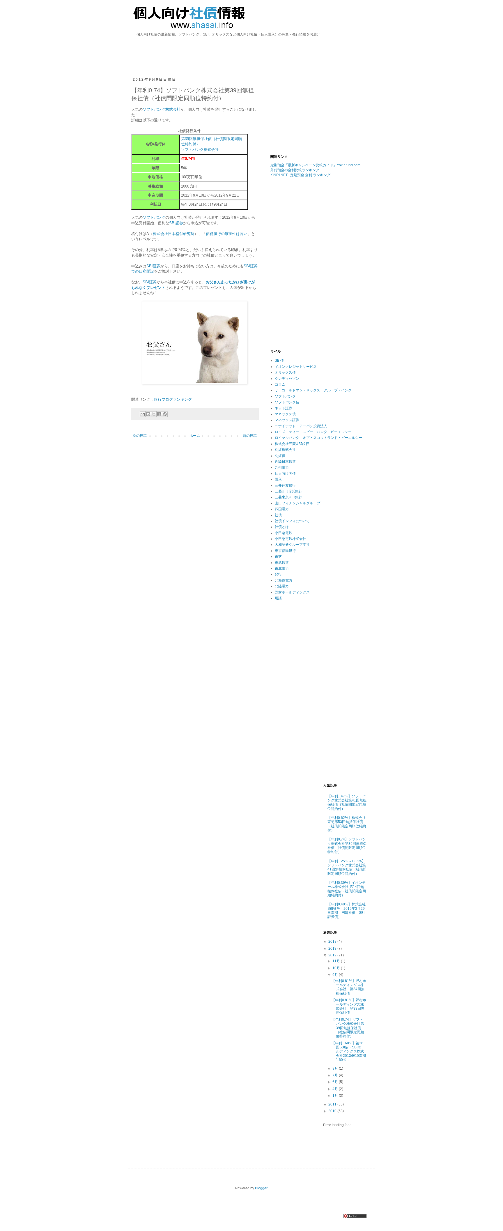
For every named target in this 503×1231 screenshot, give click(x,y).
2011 (332, 1104)
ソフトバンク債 (287, 402)
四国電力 (282, 509)
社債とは (282, 527)
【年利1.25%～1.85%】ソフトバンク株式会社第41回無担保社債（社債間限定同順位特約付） (346, 867)
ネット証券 (283, 408)
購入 (278, 479)
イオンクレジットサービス (296, 367)
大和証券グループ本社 (292, 545)
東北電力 (282, 568)
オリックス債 (285, 372)
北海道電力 (283, 580)
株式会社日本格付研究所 (173, 234)
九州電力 (282, 467)
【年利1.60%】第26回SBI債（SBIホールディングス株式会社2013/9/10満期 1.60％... (350, 1051)
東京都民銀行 (285, 551)
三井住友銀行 (285, 485)
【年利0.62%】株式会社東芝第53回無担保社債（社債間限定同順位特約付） (346, 824)
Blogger (261, 1188)
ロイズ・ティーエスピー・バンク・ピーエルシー (313, 432)
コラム (280, 384)
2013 (332, 948)
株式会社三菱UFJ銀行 (292, 444)
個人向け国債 (285, 473)
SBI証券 (176, 223)
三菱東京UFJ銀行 (288, 497)
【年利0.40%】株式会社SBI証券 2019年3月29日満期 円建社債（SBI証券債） (346, 910)
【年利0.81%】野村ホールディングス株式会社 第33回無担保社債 (349, 1006)
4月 (335, 1089)
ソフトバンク (154, 217)
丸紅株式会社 (285, 450)
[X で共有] (154, 414)
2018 (332, 941)
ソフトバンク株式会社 (161, 109)
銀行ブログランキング (173, 399)
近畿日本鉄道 (285, 462)
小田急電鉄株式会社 (290, 539)
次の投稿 (140, 436)
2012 (332, 955)
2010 (332, 1111)
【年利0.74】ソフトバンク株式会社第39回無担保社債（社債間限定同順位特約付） (346, 845)
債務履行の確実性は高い (226, 234)
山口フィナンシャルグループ (297, 503)
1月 (335, 1096)
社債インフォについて (292, 521)
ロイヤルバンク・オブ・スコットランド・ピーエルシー (318, 438)
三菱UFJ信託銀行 (288, 491)
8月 (335, 1068)
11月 (336, 961)
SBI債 (279, 360)
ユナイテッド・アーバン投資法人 (301, 426)
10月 (336, 968)
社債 (278, 515)
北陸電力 (282, 586)
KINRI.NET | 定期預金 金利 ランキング (300, 175)
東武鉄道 (282, 563)
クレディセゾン (287, 379)
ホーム (194, 436)
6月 (335, 1082)
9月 (335, 975)
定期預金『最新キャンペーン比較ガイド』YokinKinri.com (315, 165)
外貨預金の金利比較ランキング (294, 170)
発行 (278, 574)
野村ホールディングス (292, 592)
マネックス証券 (287, 420)
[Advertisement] (251, 49)
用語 (278, 598)
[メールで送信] (143, 414)
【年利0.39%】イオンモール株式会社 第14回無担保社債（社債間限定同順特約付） (346, 889)
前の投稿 (250, 436)
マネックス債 (285, 414)
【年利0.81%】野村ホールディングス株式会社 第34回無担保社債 (349, 987)
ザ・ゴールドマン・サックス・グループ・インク (313, 390)
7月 (335, 1075)
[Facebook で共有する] (159, 414)
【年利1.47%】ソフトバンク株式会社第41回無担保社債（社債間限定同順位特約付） (346, 802)
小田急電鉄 (283, 533)
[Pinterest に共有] (165, 414)
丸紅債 (280, 456)
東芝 (278, 556)
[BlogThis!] (148, 414)
